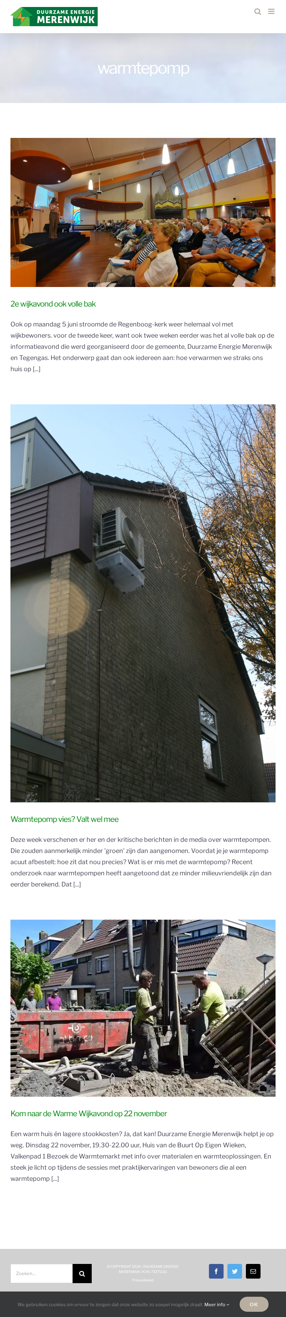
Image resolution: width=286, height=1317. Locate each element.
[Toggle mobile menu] (272, 11)
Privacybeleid (142, 1280)
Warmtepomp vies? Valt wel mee (64, 819)
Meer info (215, 1304)
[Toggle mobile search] (257, 11)
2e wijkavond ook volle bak (53, 303)
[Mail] (253, 1271)
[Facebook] (216, 1271)
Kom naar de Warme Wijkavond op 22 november (88, 1113)
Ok (254, 1304)
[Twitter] (234, 1271)
